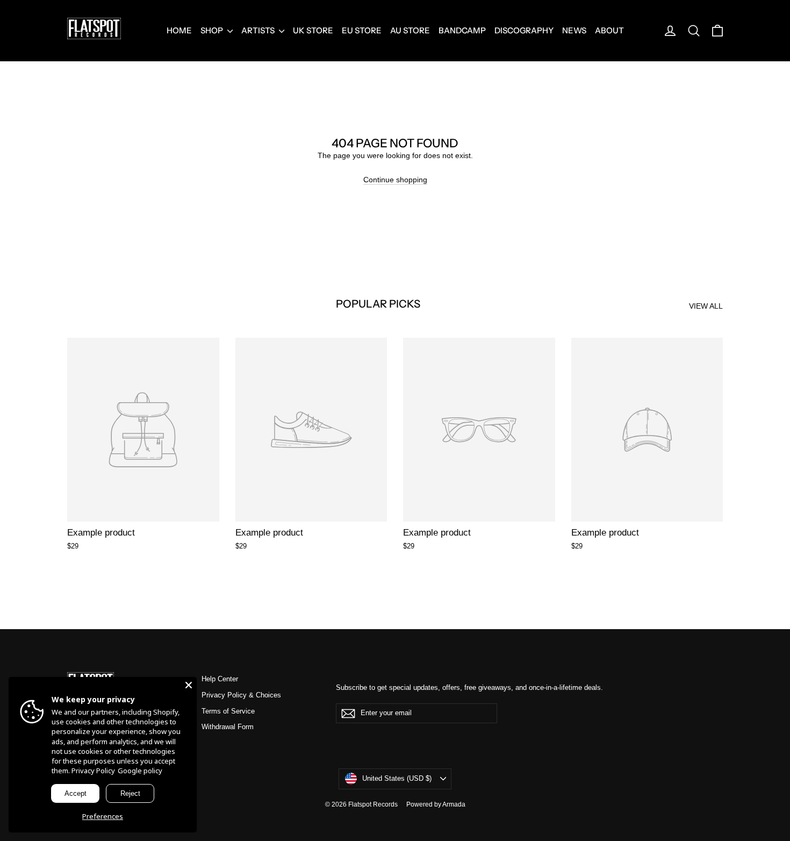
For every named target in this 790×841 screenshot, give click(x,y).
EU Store (362, 30)
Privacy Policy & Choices (241, 695)
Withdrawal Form (228, 727)
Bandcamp (462, 30)
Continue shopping (395, 179)
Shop (212, 30)
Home (179, 30)
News (574, 30)
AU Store (410, 30)
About (609, 30)
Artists (258, 30)
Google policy (140, 770)
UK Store (313, 30)
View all (706, 306)
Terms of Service (228, 711)
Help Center (220, 679)
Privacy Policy (93, 770)
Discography (524, 30)
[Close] (188, 685)
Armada (453, 804)
